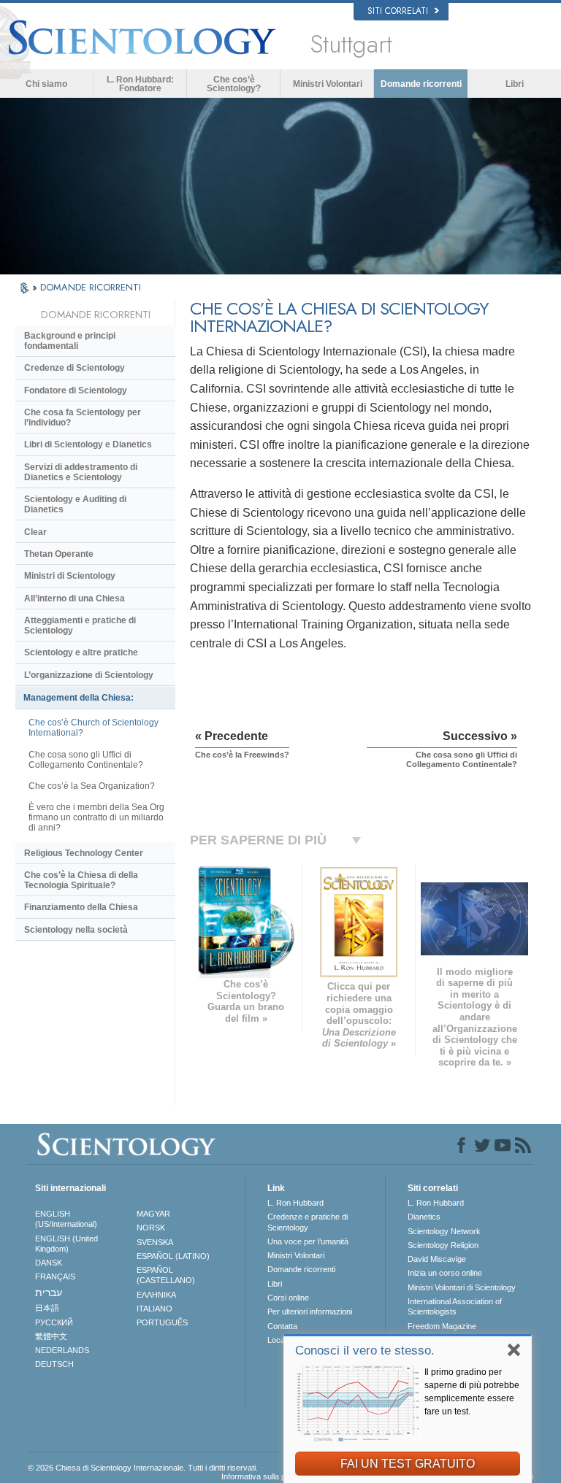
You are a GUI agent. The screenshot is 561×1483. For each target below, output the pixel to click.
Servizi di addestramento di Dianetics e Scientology (80, 472)
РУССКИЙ (54, 1322)
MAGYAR (153, 1213)
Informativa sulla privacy (264, 1476)
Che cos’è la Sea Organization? (91, 786)
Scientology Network (444, 1231)
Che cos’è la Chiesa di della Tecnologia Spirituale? (81, 880)
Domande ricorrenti (421, 84)
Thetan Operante (59, 554)
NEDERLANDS (62, 1350)
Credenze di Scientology (74, 368)
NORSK (151, 1227)
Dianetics (424, 1216)
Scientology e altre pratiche (81, 652)
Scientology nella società (76, 930)
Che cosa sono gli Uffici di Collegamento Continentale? (85, 760)
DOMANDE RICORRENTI (90, 287)
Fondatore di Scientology (75, 390)
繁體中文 (51, 1336)
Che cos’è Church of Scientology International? (93, 727)
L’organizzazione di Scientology (88, 675)
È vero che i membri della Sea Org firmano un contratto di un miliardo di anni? (96, 817)
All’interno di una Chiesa (74, 598)
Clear (35, 532)
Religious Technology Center (83, 853)
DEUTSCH (54, 1364)
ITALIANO (154, 1308)
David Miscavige (437, 1259)
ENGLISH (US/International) (66, 1218)
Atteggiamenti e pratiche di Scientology (80, 625)
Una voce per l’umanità (307, 1241)
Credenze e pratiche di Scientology (307, 1221)
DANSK (48, 1262)
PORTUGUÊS (162, 1322)
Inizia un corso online (445, 1272)
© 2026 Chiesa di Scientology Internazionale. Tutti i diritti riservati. (143, 1467)
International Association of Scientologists (455, 1306)
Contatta (282, 1326)
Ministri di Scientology (69, 576)
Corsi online (288, 1297)
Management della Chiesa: (78, 698)
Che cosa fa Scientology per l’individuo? (82, 417)
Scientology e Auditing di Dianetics (75, 504)
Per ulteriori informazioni (309, 1311)
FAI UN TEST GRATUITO (407, 1463)
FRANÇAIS (55, 1276)
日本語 (47, 1307)
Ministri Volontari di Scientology (462, 1287)
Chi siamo (46, 84)
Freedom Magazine (442, 1326)
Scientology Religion (443, 1245)
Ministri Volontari (327, 84)
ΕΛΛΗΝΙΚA (156, 1294)
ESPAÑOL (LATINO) (173, 1256)
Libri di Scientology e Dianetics (88, 444)
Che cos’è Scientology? (234, 83)
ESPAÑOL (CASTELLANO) (166, 1275)
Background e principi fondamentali (69, 341)
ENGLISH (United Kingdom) (66, 1243)
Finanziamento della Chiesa (81, 907)
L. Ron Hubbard (295, 1202)
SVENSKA (155, 1242)
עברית (48, 1292)
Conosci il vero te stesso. (365, 1350)
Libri (514, 84)
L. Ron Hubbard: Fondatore (140, 83)
